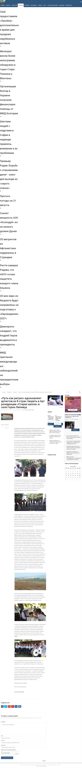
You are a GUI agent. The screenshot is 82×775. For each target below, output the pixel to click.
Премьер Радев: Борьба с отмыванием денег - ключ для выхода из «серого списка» (9, 175)
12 (70, 473)
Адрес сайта (3, 745)
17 (66, 475)
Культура (20, 5)
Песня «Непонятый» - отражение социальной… (51, 417)
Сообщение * (3, 721)
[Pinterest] (12, 706)
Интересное (69, 5)
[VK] (19, 706)
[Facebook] (2, 706)
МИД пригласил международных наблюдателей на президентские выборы (74, 458)
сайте (15, 636)
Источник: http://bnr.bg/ (19, 691)
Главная (3, 5)
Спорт (44, 5)
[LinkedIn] (16, 706)
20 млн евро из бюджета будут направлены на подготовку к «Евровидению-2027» (74, 442)
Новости (8, 5)
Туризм (40, 5)
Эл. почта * (3, 740)
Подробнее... (50, 424)
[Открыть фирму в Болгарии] (55, 405)
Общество (14, 5)
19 (70, 475)
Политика (26, 5)
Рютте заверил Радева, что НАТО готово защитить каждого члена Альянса (74, 437)
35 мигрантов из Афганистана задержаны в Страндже (8, 248)
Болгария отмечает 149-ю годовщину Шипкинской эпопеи (55, 437)
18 (68, 475)
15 (77, 473)
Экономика (34, 5)
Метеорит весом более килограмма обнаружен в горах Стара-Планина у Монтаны (7, 65)
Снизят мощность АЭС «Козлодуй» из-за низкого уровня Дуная (9, 222)
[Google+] (9, 706)
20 (72, 475)
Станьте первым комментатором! (28, 409)
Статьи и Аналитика (52, 5)
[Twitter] (5, 706)
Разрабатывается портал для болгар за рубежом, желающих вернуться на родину (74, 448)
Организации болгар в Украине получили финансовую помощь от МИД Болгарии (9, 100)
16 (79, 473)
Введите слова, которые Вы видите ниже (8, 749)
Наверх (44, 760)
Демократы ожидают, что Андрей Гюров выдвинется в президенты (8, 335)
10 (66, 473)
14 (75, 473)
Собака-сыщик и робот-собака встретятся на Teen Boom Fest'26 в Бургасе (55, 431)
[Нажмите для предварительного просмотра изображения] (23, 416)
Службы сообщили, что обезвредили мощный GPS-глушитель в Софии (55, 442)
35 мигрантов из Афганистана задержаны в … (72, 417)
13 (72, 473)
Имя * (2, 735)
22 (77, 475)
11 (68, 473)
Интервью (61, 5)
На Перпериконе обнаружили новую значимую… (58, 418)
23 (79, 475)
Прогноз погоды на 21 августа (8, 201)
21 (75, 475)
